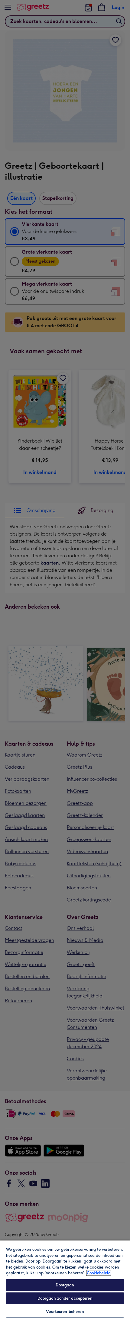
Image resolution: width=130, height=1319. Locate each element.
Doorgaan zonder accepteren (64, 1298)
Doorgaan (65, 1285)
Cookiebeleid (99, 1273)
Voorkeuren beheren (65, 1311)
